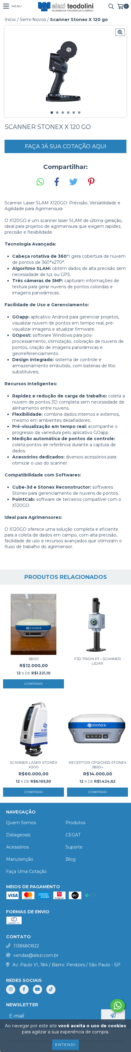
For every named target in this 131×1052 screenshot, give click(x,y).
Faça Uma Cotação (26, 871)
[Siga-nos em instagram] (10, 989)
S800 (34, 658)
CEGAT (73, 835)
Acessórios (17, 847)
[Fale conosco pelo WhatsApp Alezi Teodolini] (117, 1005)
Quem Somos (21, 822)
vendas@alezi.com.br (35, 955)
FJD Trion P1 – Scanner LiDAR (97, 661)
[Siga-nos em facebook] (24, 989)
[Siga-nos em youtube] (37, 989)
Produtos (75, 822)
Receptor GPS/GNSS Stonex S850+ (97, 764)
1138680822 (26, 946)
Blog (71, 859)
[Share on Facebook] (56, 182)
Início (10, 19)
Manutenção (19, 859)
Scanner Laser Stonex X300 (33, 764)
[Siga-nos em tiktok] (50, 989)
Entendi (65, 1044)
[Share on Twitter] (73, 182)
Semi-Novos (33, 19)
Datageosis (18, 835)
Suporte (74, 847)
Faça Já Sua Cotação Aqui (65, 146)
